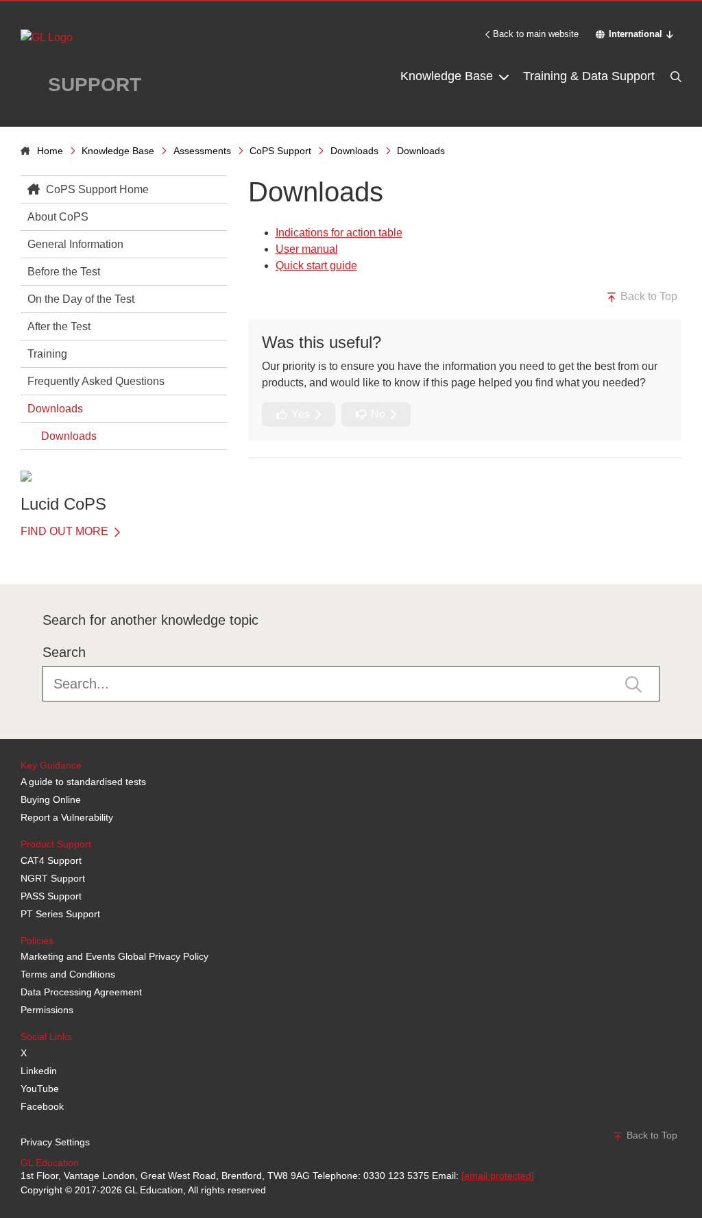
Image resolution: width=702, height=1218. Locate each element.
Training (47, 354)
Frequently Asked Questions (96, 381)
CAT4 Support (51, 860)
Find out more (66, 531)
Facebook (42, 1106)
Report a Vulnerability (67, 817)
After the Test (58, 326)
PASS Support (51, 896)
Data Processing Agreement (81, 991)
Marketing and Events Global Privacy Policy (114, 956)
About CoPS (57, 217)
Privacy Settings (55, 1141)
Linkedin (39, 1070)
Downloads (354, 150)
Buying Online (51, 799)
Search (64, 652)
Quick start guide (316, 265)
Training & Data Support (589, 76)
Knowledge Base (448, 76)
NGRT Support (53, 878)
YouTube (40, 1088)
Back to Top (647, 296)
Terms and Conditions (68, 974)
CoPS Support (280, 150)
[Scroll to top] (17, 553)
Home (50, 150)
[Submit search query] (633, 684)
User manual (307, 249)
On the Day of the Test (80, 299)
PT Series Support (60, 913)
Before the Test (63, 271)
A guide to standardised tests (83, 781)
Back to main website (536, 34)
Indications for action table (339, 232)
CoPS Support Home (96, 189)
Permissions (47, 1009)
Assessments (202, 150)
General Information (75, 244)
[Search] (674, 76)
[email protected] (497, 1175)
